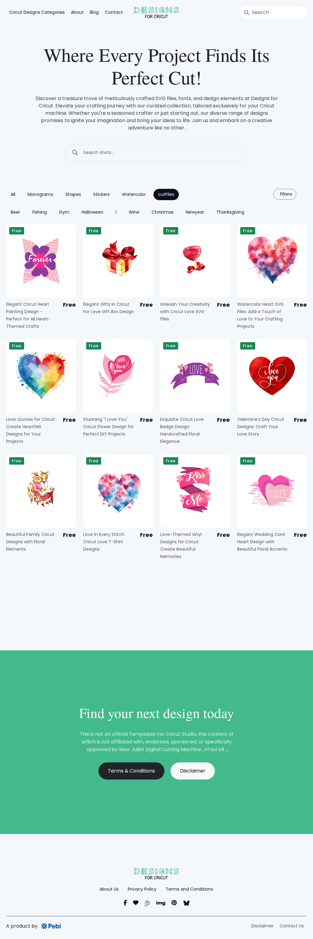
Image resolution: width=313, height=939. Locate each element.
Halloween (92, 212)
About (77, 12)
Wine (134, 212)
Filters (285, 194)
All (13, 194)
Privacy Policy (142, 889)
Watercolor (134, 194)
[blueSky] (186, 903)
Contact (114, 12)
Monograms (40, 194)
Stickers (101, 194)
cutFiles (166, 194)
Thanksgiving (230, 212)
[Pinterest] (174, 903)
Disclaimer (192, 770)
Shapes (73, 194)
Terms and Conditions (189, 889)
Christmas (163, 212)
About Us (109, 889)
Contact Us (292, 926)
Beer (15, 212)
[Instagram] (136, 903)
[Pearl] (147, 903)
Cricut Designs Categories (37, 12)
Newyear (195, 212)
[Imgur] (160, 903)
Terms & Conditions (131, 770)
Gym (64, 212)
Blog (94, 12)
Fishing (39, 212)
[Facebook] (125, 903)
